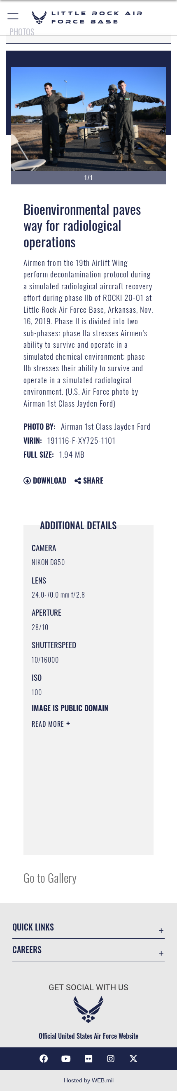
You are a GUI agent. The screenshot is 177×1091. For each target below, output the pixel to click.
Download (48, 480)
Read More (49, 724)
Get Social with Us (88, 987)
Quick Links (33, 927)
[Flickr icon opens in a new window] (88, 1059)
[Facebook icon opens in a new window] (43, 1059)
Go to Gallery (50, 877)
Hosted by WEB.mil (89, 1080)
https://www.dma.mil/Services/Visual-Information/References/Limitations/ (82, 839)
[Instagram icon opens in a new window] (111, 1059)
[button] (13, 17)
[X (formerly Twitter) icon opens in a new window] (133, 1059)
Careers (27, 950)
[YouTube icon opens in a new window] (66, 1059)
